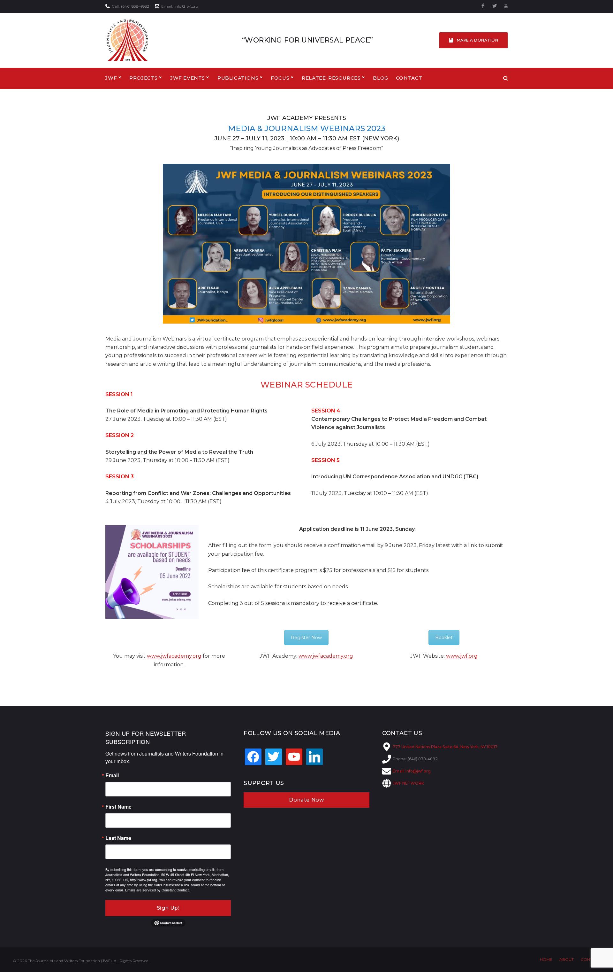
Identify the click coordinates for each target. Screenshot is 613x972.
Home (546, 959)
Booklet (444, 637)
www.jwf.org (462, 656)
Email (112, 775)
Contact (409, 78)
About (566, 959)
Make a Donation (477, 40)
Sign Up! (168, 908)
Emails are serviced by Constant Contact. (157, 889)
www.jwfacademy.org (174, 656)
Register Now (306, 637)
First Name (118, 806)
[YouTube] (506, 6)
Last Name (118, 838)
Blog (380, 78)
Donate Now (306, 800)
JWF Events (187, 78)
